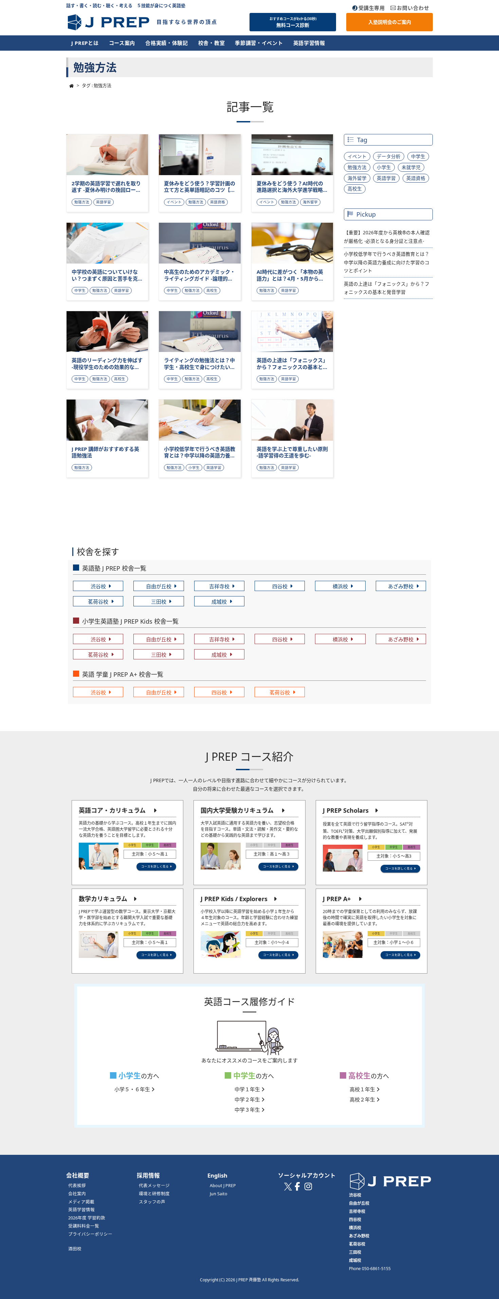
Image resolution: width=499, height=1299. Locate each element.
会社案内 (77, 1194)
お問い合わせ (413, 7)
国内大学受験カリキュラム (237, 810)
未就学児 (411, 167)
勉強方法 (357, 167)
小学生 (384, 167)
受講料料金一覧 (83, 1226)
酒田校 (74, 1249)
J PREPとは (85, 42)
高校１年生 (363, 1089)
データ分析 (389, 156)
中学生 (418, 156)
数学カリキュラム (103, 899)
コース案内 (122, 42)
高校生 (355, 189)
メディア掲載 (81, 1202)
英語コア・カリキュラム (112, 810)
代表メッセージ (154, 1185)
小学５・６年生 (132, 1089)
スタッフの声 (152, 1202)
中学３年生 (248, 1109)
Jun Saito (218, 1194)
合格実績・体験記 (166, 42)
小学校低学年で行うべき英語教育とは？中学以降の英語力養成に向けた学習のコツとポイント (386, 262)
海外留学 (357, 178)
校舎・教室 (211, 42)
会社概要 (77, 1175)
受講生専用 (371, 7)
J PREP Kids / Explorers (234, 899)
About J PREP (223, 1185)
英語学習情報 (309, 42)
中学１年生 (248, 1089)
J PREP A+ (337, 899)
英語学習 (386, 178)
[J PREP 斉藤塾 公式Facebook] (297, 1188)
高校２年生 (363, 1099)
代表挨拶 (77, 1185)
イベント (357, 156)
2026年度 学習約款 (86, 1218)
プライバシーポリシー (90, 1234)
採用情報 (148, 1175)
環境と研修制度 (154, 1194)
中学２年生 (248, 1099)
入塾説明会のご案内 (389, 22)
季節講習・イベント (259, 42)
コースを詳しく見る (155, 866)
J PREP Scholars (346, 810)
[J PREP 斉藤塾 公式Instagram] (308, 1188)
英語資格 (415, 178)
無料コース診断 (293, 22)
